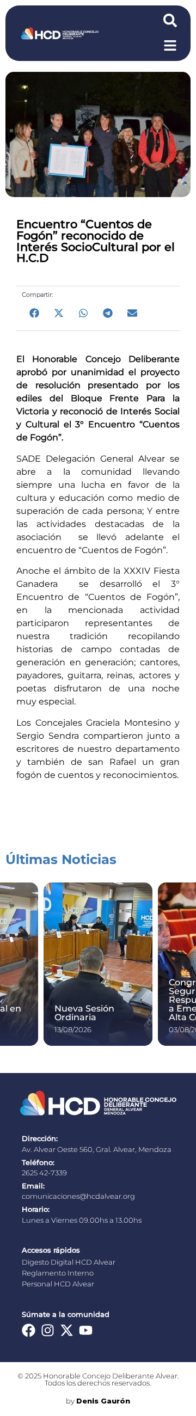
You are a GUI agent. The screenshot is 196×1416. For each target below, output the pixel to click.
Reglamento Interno (58, 1273)
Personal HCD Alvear (58, 1284)
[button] (34, 313)
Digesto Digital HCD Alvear (68, 1262)
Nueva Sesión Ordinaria (84, 1012)
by (98, 1401)
